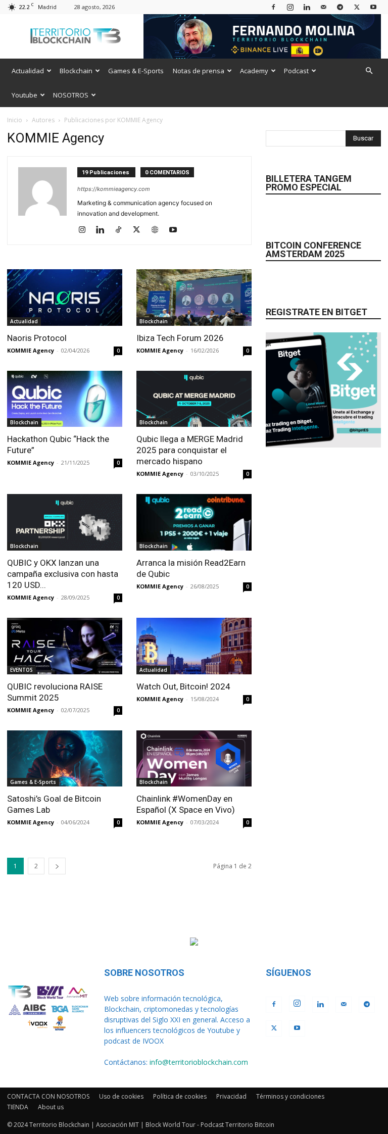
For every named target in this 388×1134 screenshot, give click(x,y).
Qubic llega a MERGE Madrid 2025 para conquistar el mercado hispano (189, 450)
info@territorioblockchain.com (199, 1062)
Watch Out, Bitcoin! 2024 (183, 686)
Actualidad (28, 70)
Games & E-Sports (136, 70)
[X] (356, 7)
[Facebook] (273, 7)
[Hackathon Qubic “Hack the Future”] (64, 399)
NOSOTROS (70, 95)
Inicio (14, 120)
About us (51, 1107)
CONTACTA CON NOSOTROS (48, 1096)
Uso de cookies (121, 1096)
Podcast (296, 70)
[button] (369, 71)
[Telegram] (340, 7)
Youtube (24, 95)
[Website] (158, 230)
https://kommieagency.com (113, 188)
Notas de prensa (198, 70)
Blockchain (76, 70)
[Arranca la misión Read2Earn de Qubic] (194, 522)
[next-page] (57, 866)
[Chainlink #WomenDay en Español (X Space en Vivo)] (194, 758)
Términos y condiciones (290, 1096)
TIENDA (17, 1107)
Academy (254, 70)
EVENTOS (21, 669)
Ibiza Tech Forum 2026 (180, 338)
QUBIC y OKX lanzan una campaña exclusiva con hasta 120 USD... (62, 574)
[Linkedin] (306, 7)
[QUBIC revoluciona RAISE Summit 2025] (64, 646)
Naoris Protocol (37, 338)
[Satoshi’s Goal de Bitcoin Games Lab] (64, 758)
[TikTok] (122, 230)
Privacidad (231, 1096)
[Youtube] (373, 7)
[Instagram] (290, 7)
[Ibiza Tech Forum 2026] (194, 297)
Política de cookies (180, 1096)
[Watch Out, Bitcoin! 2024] (194, 646)
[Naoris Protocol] (64, 297)
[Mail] (323, 7)
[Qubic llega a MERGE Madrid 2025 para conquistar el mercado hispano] (194, 399)
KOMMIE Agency (30, 350)
